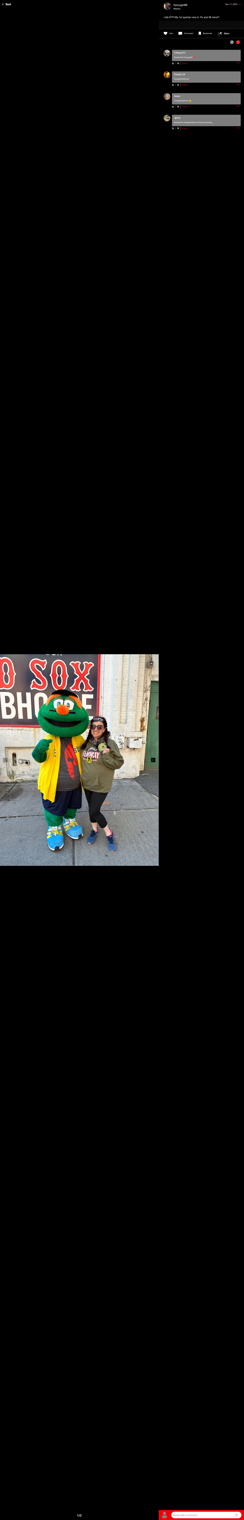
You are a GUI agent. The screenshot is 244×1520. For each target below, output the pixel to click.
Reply (185, 63)
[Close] (7, 4)
